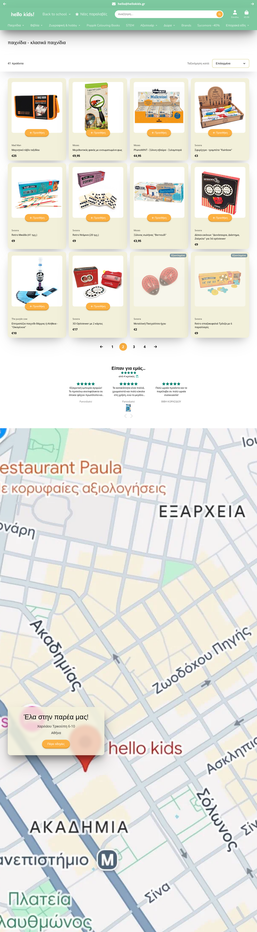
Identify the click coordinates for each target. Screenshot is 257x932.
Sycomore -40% (208, 25)
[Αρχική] (22, 14)
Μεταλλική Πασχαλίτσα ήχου (159, 295)
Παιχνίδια (14, 25)
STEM (130, 25)
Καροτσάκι (246, 14)
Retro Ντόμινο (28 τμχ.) (98, 206)
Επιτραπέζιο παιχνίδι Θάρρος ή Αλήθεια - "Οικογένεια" (37, 295)
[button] (126, 416)
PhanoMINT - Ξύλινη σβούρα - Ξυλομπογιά (159, 119)
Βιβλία (34, 25)
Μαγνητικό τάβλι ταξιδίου (37, 119)
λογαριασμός (235, 14)
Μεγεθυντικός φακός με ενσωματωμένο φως (98, 119)
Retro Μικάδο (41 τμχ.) (37, 206)
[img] (128, 373)
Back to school (55, 14)
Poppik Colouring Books (103, 25)
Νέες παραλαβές (93, 14)
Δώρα (168, 25)
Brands (186, 25)
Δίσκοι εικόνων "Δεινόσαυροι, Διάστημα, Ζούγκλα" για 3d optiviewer (220, 206)
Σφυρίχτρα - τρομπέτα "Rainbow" (220, 119)
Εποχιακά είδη (236, 25)
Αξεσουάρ (147, 25)
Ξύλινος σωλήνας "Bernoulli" (159, 206)
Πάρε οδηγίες (56, 744)
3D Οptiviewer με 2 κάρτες (98, 295)
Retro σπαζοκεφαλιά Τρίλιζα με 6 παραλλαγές (220, 295)
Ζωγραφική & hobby (63, 25)
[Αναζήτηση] (219, 14)
